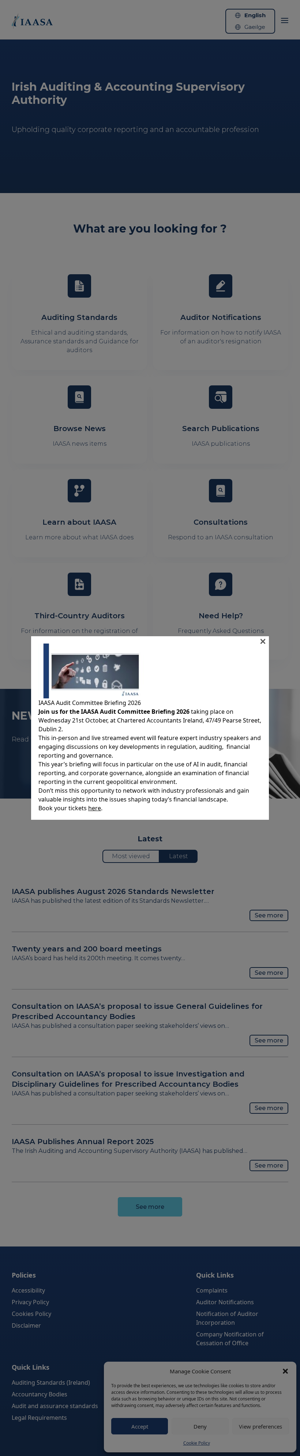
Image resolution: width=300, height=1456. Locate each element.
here (94, 808)
